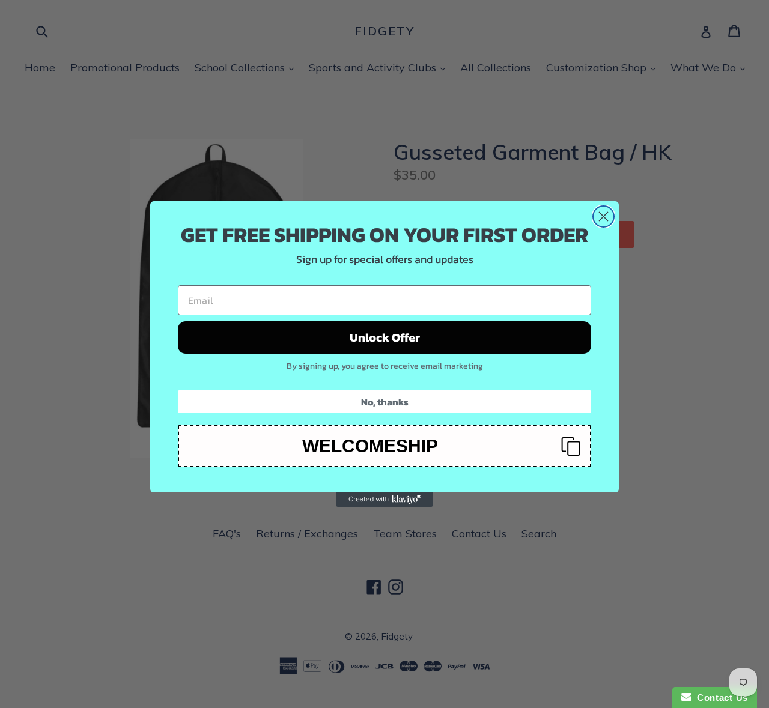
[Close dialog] (603, 216)
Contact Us (719, 697)
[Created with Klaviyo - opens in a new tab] (384, 499)
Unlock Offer (385, 337)
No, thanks (385, 402)
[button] (384, 446)
